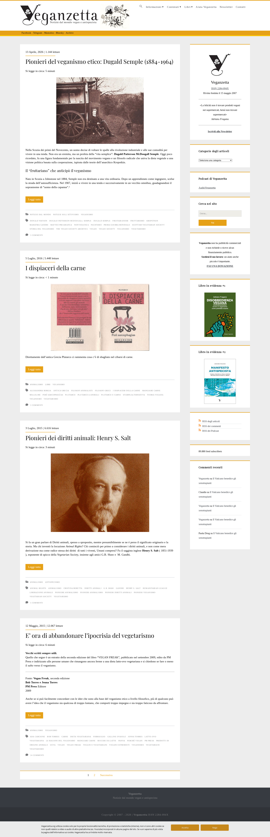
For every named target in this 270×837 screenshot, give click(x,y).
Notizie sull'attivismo (66, 214)
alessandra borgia (40, 391)
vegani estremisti (119, 745)
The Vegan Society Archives (72, 229)
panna (121, 741)
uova (53, 745)
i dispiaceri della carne (126, 391)
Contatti (241, 7)
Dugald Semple (102, 221)
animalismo (54, 588)
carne (65, 737)
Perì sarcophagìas (53, 395)
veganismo (123, 229)
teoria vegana (155, 395)
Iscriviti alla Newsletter (220, 131)
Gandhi (120, 588)
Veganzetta (204, 478)
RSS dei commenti (211, 426)
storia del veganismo (42, 229)
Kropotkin (152, 221)
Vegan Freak (74, 745)
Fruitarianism (120, 221)
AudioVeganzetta (207, 187)
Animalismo (36, 384)
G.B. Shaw (109, 588)
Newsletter (226, 7)
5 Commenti (36, 603)
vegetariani (153, 745)
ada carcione (37, 737)
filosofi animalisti (82, 391)
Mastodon (49, 33)
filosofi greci (103, 391)
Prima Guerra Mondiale (117, 225)
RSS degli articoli (211, 421)
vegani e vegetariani (95, 745)
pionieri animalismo (91, 592)
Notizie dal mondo (40, 214)
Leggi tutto (35, 200)
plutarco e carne (111, 395)
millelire (35, 395)
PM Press (149, 741)
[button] (141, 7)
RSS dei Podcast (210, 431)
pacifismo (96, 225)
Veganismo (87, 214)
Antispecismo (52, 582)
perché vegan (134, 741)
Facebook (26, 33)
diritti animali (93, 588)
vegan (93, 229)
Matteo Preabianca (61, 225)
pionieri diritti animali (118, 592)
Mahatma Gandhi (39, 225)
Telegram (37, 33)
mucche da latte (107, 741)
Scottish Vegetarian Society (148, 225)
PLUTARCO (70, 395)
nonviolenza (81, 225)
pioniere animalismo (66, 592)
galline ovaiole (117, 737)
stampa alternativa (134, 395)
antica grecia (61, 391)
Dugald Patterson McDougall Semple (70, 221)
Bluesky (60, 33)
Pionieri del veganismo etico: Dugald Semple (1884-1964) (99, 61)
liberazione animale (41, 592)
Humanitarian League (155, 588)
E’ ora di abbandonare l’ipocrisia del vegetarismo (89, 635)
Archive (70, 33)
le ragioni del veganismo (60, 741)
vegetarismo (138, 229)
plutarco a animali (88, 395)
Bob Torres (53, 737)
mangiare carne (151, 391)
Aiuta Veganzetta (206, 7)
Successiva (106, 775)
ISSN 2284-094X (220, 88)
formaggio (99, 737)
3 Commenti (36, 235)
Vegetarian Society (41, 596)
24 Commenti (37, 755)
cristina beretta (73, 588)
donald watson (38, 221)
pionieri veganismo (145, 592)
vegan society (107, 229)
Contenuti (173, 7)
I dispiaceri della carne (55, 268)
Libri (188, 7)
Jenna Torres (135, 737)
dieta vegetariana (80, 737)
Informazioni (154, 7)
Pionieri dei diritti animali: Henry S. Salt (78, 438)
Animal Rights (38, 588)
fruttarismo (137, 221)
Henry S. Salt (133, 588)
